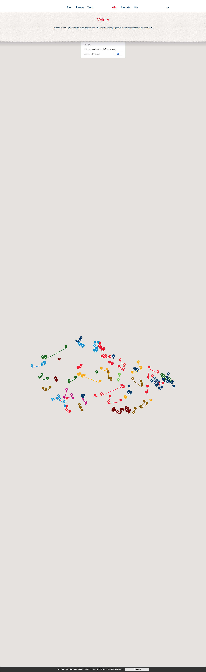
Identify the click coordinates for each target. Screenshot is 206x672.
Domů (70, 7)
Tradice (90, 7)
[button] (56, 380)
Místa (136, 7)
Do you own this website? (92, 54)
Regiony (80, 7)
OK (118, 54)
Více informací (116, 669)
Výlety (115, 7)
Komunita (125, 7)
